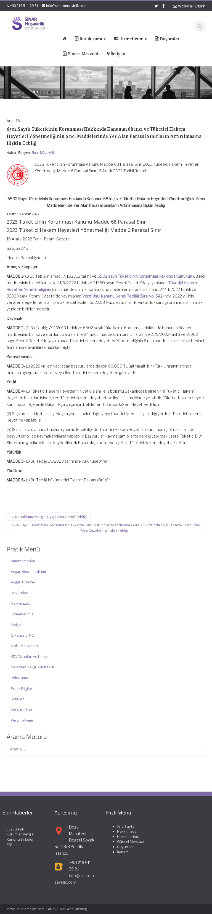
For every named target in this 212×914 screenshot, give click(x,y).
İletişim (16, 624)
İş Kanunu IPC (22, 635)
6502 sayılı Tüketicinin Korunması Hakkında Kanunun (144, 276)
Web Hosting (77, 909)
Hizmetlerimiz (22, 614)
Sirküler (17, 698)
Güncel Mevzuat (130, 841)
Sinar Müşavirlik (43, 152)
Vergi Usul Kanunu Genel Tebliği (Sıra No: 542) (123, 296)
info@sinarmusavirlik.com (66, 5)
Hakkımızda (20, 603)
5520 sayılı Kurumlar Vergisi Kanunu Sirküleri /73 (21, 837)
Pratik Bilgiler (21, 688)
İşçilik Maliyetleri (24, 645)
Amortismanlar (23, 560)
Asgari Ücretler (23, 582)
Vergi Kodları (21, 709)
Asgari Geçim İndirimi (28, 571)
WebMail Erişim (191, 6)
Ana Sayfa (125, 826)
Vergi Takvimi (22, 720)
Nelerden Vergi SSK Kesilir (32, 666)
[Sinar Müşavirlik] (28, 23)
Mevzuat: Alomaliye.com (25, 909)
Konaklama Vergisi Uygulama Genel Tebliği (49, 516)
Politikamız (20, 677)
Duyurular (19, 592)
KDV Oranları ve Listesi (30, 656)
